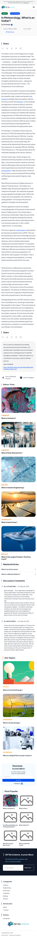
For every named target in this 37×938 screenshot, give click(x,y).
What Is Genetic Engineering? (12, 488)
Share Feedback (28, 377)
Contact (6, 910)
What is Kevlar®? (24, 825)
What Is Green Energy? (11, 723)
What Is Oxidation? (8, 418)
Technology (6, 519)
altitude (20, 102)
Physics (6, 687)
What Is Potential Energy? (13, 690)
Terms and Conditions (15, 935)
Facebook (6, 918)
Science (5, 885)
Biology (4, 485)
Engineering (7, 719)
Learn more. (26, 2)
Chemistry (5, 415)
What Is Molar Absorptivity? (11, 453)
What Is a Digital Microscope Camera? (17, 755)
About (5, 907)
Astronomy (6, 890)
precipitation (6, 171)
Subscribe (18, 780)
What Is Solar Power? (9, 522)
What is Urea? (23, 808)
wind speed (20, 230)
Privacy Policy (4, 935)
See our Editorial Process (10, 377)
